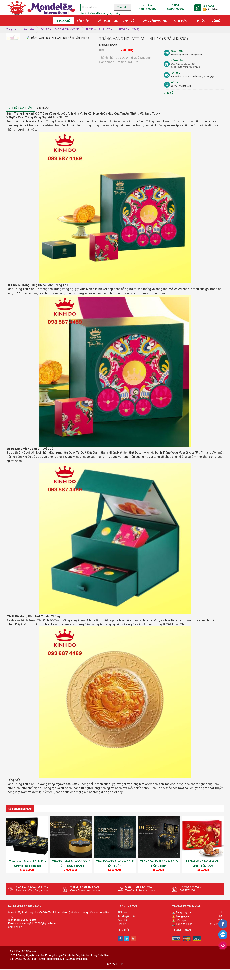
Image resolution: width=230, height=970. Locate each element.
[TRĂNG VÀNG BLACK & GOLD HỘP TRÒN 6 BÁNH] (71, 837)
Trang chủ (11, 29)
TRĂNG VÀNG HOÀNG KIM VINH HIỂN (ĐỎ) (203, 863)
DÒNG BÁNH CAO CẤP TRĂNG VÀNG (60, 29)
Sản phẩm (29, 29)
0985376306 (147, 9)
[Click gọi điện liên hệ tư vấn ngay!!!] (223, 945)
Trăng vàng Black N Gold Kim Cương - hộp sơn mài (27, 863)
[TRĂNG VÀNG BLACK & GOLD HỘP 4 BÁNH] (115, 837)
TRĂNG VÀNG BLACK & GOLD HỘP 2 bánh (159, 863)
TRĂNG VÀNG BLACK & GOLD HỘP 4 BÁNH (115, 863)
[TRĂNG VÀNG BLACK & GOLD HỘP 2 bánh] (159, 837)
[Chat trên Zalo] (222, 935)
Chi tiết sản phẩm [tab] (20, 107)
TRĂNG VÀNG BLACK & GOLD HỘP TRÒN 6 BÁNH (71, 863)
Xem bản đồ (15, 927)
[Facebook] (222, 924)
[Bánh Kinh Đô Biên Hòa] (120, 938)
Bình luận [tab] (43, 107)
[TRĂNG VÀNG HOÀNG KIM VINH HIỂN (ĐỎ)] (203, 837)
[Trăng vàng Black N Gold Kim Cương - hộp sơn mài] (27, 837)
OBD (120, 964)
